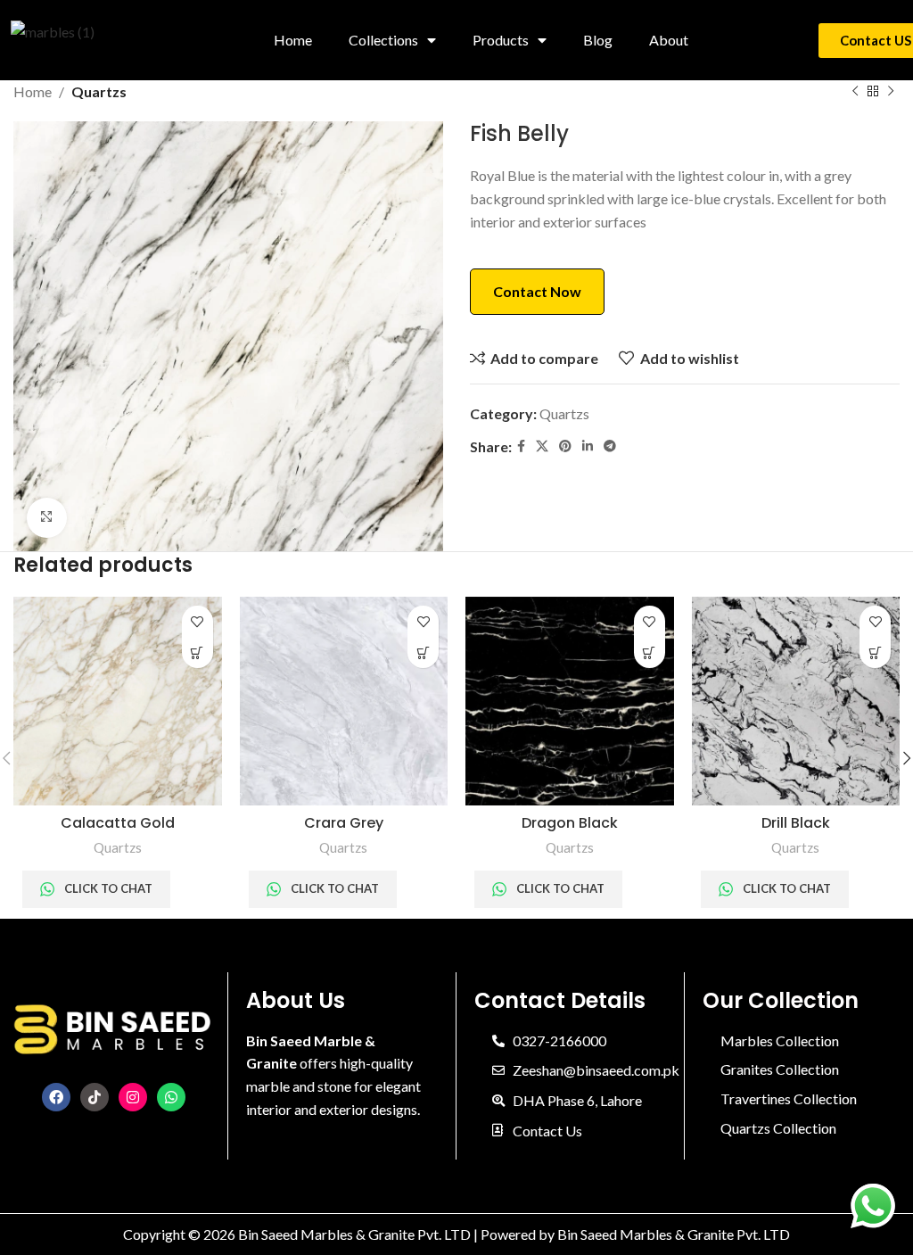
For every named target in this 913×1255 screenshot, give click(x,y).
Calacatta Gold (118, 823)
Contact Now (537, 291)
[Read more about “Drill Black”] (875, 652)
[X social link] (542, 446)
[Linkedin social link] (587, 446)
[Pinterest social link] (565, 446)
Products (501, 39)
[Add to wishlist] (197, 621)
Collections (383, 39)
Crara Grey (343, 823)
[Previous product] (855, 92)
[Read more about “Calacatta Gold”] (197, 652)
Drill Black (795, 823)
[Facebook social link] (521, 446)
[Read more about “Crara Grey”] (423, 652)
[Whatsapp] (171, 1097)
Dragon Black (570, 823)
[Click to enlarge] (47, 518)
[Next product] (891, 92)
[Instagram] (133, 1097)
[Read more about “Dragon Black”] (649, 652)
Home (293, 39)
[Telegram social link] (609, 446)
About (668, 39)
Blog (598, 39)
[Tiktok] (94, 1097)
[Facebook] (56, 1097)
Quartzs (99, 91)
